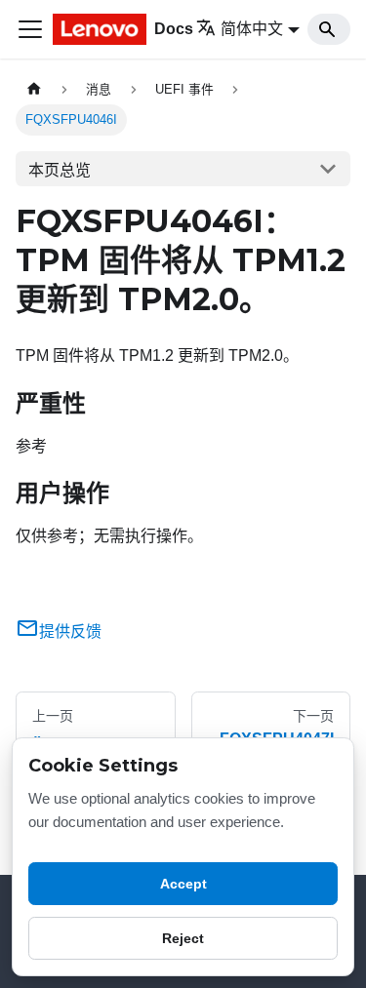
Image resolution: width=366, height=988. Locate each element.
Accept (183, 883)
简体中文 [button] (252, 28)
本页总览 (59, 170)
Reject (183, 938)
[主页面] (34, 89)
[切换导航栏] (30, 29)
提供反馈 (70, 631)
